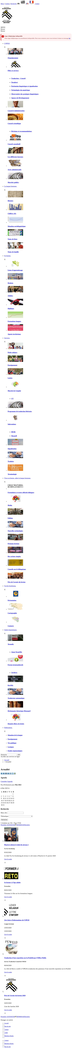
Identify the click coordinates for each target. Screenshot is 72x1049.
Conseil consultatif (14, 144)
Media (10, 505)
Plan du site (7, 1026)
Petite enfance (12, 352)
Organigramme (13, 58)
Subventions (12, 424)
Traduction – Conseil (18, 78)
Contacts (11, 626)
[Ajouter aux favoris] (15, 774)
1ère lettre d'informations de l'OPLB (16, 920)
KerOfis (10, 685)
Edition (10, 518)
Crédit (6, 1032)
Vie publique (12, 743)
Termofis (11, 644)
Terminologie (12, 474)
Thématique (4, 816)
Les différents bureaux (15, 157)
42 (23, 825)
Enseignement (12, 365)
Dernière (27, 825)
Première (4, 825)
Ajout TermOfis (16, 652)
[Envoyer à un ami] (13, 774)
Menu (2, 3)
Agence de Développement (20, 98)
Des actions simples (14, 556)
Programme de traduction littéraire (20, 411)
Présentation (12, 600)
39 (18, 825)
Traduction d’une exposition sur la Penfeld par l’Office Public (25, 958)
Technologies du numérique (20, 90)
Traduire (11, 461)
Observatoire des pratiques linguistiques (25, 94)
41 (22, 825)
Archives (14, 672)
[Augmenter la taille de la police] (4, 774)
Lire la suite (8, 859)
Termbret (14, 82)
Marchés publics (13, 182)
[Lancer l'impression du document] (10, 774)
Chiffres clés (12, 213)
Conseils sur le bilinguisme (17, 569)
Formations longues (14, 321)
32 (7, 825)
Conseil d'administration (16, 111)
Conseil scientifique (14, 123)
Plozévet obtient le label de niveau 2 (16, 845)
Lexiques (11, 747)
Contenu (7, 3)
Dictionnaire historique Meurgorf (19, 711)
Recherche (14, 3)
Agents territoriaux (14, 334)
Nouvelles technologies (15, 531)
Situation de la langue (15, 735)
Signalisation (12, 449)
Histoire (10, 201)
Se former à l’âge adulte (12, 882)
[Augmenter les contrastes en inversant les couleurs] (6, 774)
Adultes (10, 296)
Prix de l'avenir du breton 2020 (14, 995)
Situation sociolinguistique (17, 226)
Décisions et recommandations (21, 131)
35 (12, 825)
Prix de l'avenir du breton (16, 582)
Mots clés (4, 813)
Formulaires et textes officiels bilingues (21, 492)
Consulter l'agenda (6, 781)
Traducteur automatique (16, 698)
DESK (13, 432)
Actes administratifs (14, 169)
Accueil (6, 760)
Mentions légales (9, 1036)
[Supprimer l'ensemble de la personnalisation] (8, 774)
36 (14, 825)
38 (17, 825)
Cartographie (12, 613)
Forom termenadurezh (15, 665)
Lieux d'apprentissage (15, 270)
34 (11, 825)
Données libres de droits (16, 724)
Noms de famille (13, 252)
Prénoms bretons (13, 543)
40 (20, 825)
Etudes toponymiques (15, 751)
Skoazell (14, 436)
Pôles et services (13, 70)
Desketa (10, 283)
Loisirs (10, 378)
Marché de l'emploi (14, 391)
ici (69, 38)
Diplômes (11, 308)
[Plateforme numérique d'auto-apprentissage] (15, 279)
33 (9, 825)
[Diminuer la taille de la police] (2, 774)
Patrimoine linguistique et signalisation (24, 86)
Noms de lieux (12, 239)
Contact (37, 3)
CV (12, 398)
